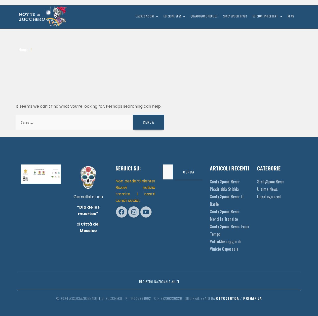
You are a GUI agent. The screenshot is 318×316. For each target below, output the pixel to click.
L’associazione (146, 16)
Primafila (252, 298)
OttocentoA (227, 298)
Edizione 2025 (172, 16)
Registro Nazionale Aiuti (159, 281)
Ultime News (267, 189)
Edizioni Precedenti (266, 16)
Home (23, 50)
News (291, 16)
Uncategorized (269, 197)
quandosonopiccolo (204, 16)
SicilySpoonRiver (270, 182)
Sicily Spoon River (235, 16)
